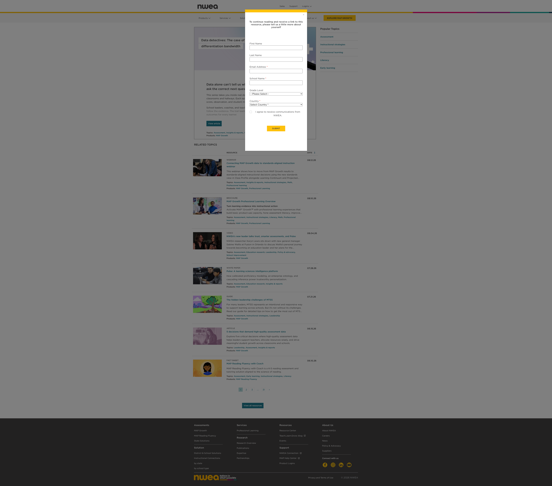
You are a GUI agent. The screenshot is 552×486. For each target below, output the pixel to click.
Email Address (259, 67)
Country (255, 101)
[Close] (303, 15)
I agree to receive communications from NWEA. (277, 113)
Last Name (256, 55)
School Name (258, 78)
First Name (256, 43)
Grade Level (256, 90)
